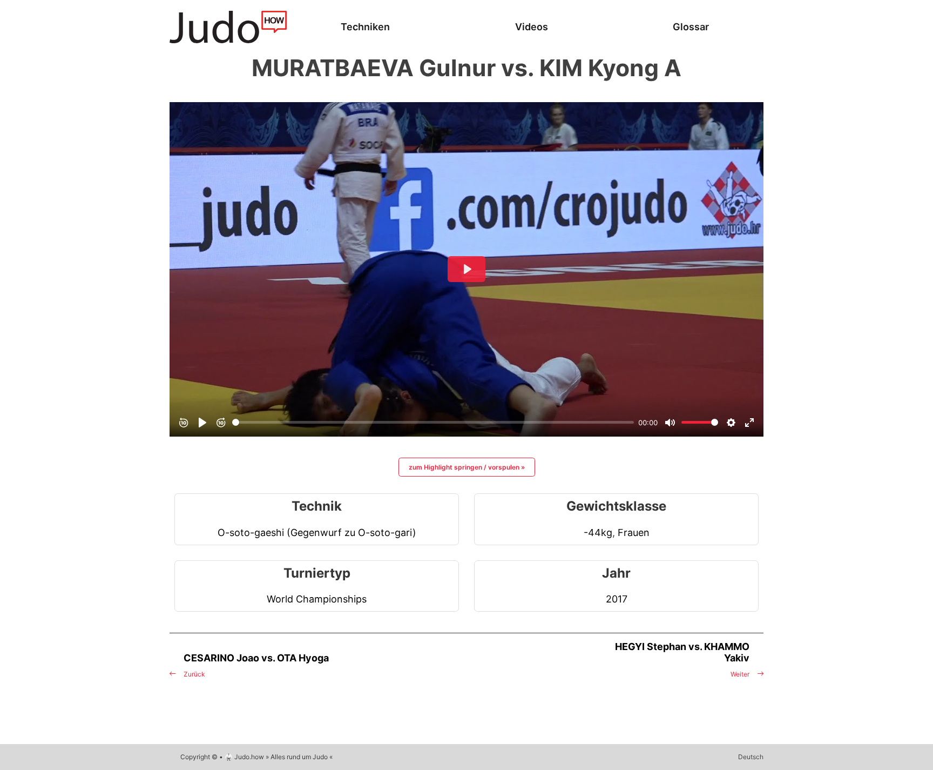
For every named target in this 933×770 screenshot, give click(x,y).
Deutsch (750, 757)
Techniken (365, 26)
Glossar (691, 26)
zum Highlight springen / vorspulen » (467, 467)
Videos (531, 26)
